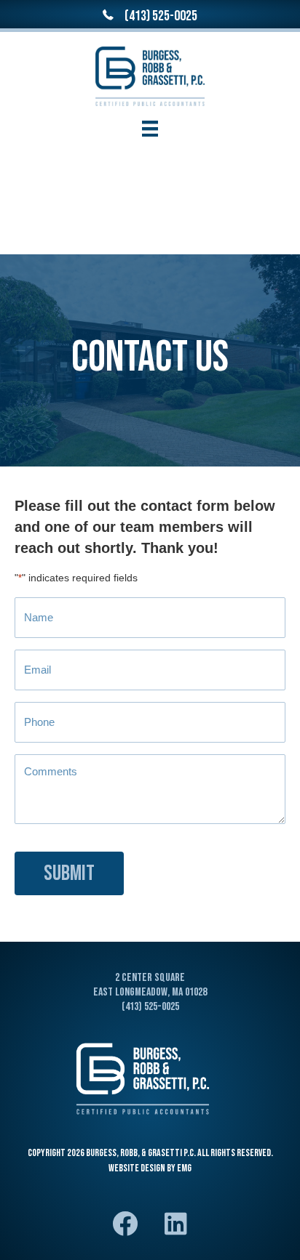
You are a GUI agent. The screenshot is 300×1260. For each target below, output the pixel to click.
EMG (184, 1168)
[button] (124, 1223)
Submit (69, 873)
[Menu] (150, 128)
